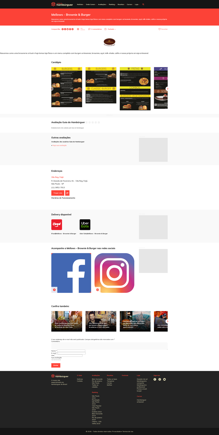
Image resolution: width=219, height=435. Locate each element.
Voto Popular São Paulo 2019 (96, 408)
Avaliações (96, 375)
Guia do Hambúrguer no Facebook (155, 379)
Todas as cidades (95, 386)
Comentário (55, 341)
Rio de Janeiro (97, 381)
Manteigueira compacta (142, 382)
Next (168, 89)
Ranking (95, 392)
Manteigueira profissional (142, 386)
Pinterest (70, 29)
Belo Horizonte (97, 379)
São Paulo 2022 (95, 397)
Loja (138, 375)
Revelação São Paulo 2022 (96, 402)
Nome (54, 351)
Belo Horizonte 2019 (97, 415)
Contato (80, 381)
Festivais (125, 375)
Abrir (67, 193)
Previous (51, 89)
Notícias (80, 379)
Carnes (109, 383)
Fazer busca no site (143, 4)
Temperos (110, 381)
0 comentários (96, 29)
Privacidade (116, 431)
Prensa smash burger (142, 390)
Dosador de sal (142, 379)
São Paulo (95, 383)
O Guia (79, 375)
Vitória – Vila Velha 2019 (96, 422)
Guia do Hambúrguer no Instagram (159, 379)
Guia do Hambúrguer (62, 4)
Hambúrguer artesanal (141, 401)
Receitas (110, 375)
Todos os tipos (112, 379)
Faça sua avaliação (60, 145)
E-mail (65, 29)
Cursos (139, 396)
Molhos (109, 385)
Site (52, 355)
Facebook (63, 29)
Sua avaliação (56, 358)
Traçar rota (57, 193)
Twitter (68, 29)
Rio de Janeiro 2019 (97, 419)
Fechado (111, 29)
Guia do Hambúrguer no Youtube (164, 379)
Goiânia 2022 (97, 412)
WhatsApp (73, 29)
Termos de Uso (127, 431)
